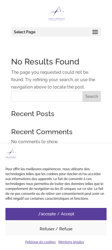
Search (91, 96)
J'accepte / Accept (56, 213)
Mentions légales (71, 242)
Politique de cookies (40, 242)
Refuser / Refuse (56, 229)
